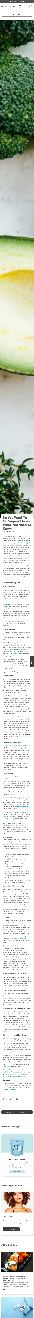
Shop (5, 6)
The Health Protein (21, 664)
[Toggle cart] (29, 7)
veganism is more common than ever (16, 746)
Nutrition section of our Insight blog (14, 1076)
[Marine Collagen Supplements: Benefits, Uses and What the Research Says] (17, 1262)
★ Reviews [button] (31, 661)
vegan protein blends (23, 806)
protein (6, 779)
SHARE (6, 1099)
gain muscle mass (20, 938)
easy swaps (17, 654)
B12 (11, 814)
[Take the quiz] (17, 1202)
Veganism (6, 604)
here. (14, 1090)
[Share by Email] (17, 1099)
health (11, 1066)
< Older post (9, 1112)
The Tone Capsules (9, 819)
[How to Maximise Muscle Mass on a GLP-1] (17, 1307)
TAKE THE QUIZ (11, 1229)
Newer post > (25, 1112)
